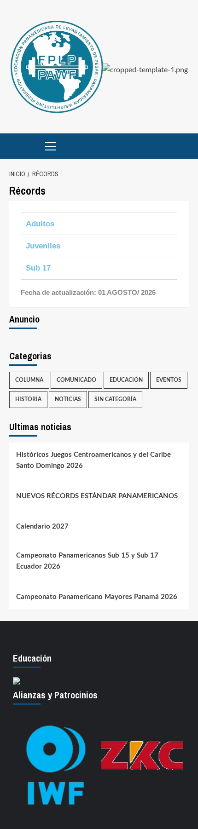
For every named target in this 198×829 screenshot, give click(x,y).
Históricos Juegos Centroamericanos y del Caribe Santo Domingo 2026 (93, 460)
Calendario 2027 (42, 526)
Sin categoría (115, 399)
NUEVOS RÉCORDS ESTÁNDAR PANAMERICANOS (97, 496)
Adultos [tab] (40, 223)
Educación (126, 380)
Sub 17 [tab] (38, 268)
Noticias (68, 399)
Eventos (168, 380)
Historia (28, 399)
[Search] (183, 146)
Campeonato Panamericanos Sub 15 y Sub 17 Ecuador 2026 (87, 561)
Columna (29, 380)
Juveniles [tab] (43, 246)
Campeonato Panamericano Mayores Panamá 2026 (96, 596)
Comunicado (76, 380)
